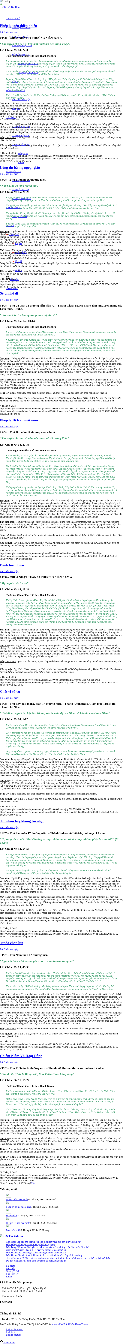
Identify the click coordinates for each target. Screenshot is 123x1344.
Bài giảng (10, 1266)
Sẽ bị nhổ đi (9, 293)
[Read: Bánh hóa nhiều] (8, 1227)
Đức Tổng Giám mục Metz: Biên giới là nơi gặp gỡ (30, 1244)
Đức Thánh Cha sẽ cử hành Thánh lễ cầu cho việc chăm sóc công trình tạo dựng (44, 1255)
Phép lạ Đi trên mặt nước (19, 420)
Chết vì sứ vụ (10, 691)
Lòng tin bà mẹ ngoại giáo (20, 167)
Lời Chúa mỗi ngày (9, 32)
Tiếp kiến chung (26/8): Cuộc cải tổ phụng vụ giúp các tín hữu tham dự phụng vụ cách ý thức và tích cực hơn (58, 1258)
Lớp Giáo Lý (12, 1274)
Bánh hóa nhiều (12, 565)
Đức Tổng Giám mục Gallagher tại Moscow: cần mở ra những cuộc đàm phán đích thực (48, 1247)
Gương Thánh (13, 1271)
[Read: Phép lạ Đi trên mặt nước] (8, 1220)
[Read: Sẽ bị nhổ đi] (8, 1213)
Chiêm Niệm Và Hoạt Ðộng (21, 1056)
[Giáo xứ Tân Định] (10, 7)
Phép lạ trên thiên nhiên (18, 26)
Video (9, 1276)
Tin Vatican (16, 1236)
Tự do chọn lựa (11, 943)
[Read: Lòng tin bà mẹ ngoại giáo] (8, 1204)
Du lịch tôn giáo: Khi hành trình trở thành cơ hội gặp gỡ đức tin (36, 1260)
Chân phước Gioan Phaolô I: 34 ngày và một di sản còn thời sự (36, 1250)
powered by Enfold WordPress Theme (70, 1324)
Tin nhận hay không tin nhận (22, 821)
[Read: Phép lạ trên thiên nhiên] (8, 1197)
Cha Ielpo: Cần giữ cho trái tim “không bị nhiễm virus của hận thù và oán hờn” (43, 1242)
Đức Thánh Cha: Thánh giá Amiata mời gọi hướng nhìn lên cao (36, 1252)
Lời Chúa (10, 1268)
